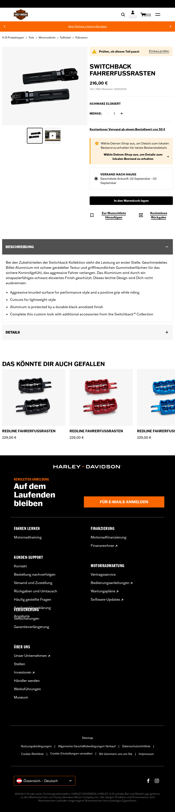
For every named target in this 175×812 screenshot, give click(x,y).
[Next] (170, 26)
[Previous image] (10, 86)
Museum (21, 697)
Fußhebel (65, 37)
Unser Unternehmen (30, 655)
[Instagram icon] (156, 780)
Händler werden (27, 680)
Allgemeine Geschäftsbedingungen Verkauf (87, 746)
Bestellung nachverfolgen (34, 574)
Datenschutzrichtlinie (136, 746)
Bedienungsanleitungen (110, 583)
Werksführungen (27, 689)
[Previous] (4, 26)
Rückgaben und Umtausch (35, 591)
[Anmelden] (133, 14)
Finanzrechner (102, 545)
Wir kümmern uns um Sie (115, 754)
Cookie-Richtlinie (32, 754)
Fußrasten (81, 37)
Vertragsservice (103, 574)
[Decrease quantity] (107, 113)
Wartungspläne (103, 591)
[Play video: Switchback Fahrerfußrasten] (52, 135)
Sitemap (87, 738)
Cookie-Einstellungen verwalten (71, 753)
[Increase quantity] (122, 113)
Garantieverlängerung (31, 627)
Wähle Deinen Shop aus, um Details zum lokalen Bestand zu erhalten (133, 157)
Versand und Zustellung (33, 583)
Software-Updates (105, 599)
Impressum (146, 754)
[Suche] (123, 14)
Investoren (22, 672)
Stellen (19, 664)
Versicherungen (26, 618)
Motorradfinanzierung (108, 537)
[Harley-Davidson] (87, 466)
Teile (31, 37)
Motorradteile (47, 37)
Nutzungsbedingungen (36, 746)
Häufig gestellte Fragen (32, 599)
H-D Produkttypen (13, 37)
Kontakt (20, 566)
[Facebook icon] (148, 780)
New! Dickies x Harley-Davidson (75, 26)
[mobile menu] (157, 14)
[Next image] (79, 86)
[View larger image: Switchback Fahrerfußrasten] (45, 85)
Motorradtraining (28, 537)
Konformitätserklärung (32, 608)
